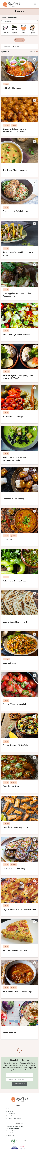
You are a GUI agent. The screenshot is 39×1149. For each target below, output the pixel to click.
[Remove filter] (23, 40)
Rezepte (3, 17)
